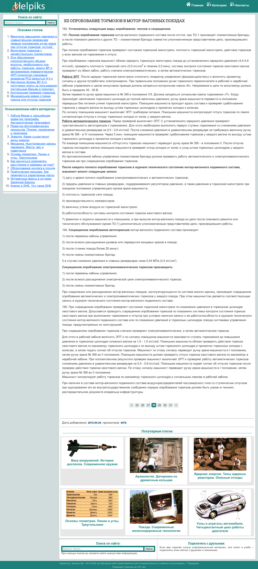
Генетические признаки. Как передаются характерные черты (32, 173)
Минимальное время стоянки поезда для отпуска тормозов (31, 98)
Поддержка (193, 563)
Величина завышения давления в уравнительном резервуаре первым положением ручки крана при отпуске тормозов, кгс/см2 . (34, 42)
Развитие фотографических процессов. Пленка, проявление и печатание (32, 129)
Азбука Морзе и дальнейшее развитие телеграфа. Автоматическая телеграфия (30, 119)
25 (137, 405)
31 (170, 405)
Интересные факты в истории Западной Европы (31, 180)
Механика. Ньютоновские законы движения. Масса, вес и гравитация (33, 147)
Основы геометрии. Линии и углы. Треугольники (30, 156)
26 (142, 405)
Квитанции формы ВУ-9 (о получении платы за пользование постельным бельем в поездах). (34, 85)
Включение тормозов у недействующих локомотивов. (31, 52)
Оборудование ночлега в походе (33, 168)
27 (148, 405)
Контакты (242, 5)
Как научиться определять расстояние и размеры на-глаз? (32, 163)
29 (159, 405)
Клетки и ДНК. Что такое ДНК (31, 185)
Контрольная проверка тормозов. (33, 92)
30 (165, 405)
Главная (197, 5)
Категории (219, 5)
